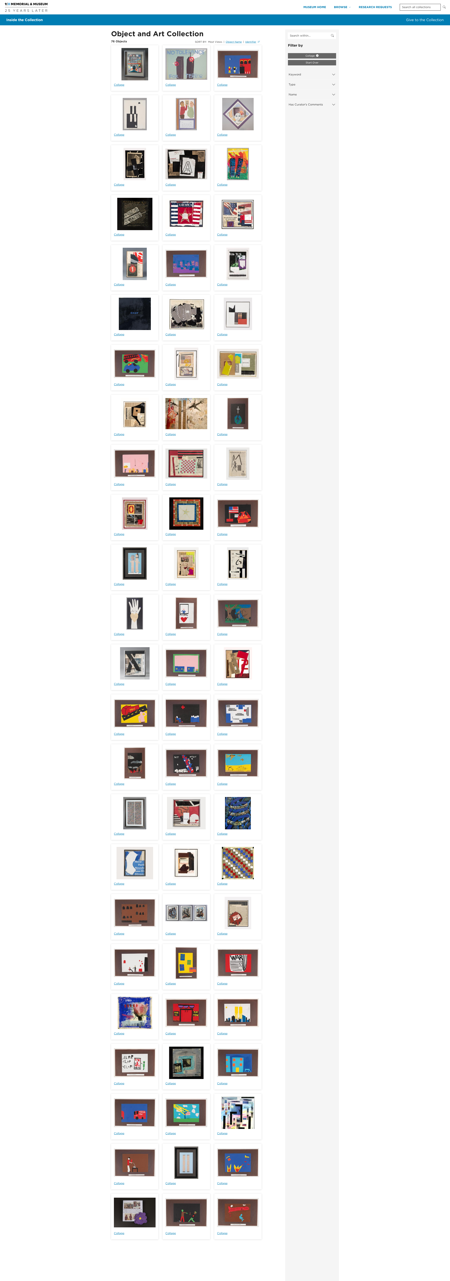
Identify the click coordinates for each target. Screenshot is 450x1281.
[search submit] (332, 35)
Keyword (295, 74)
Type (292, 84)
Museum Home (314, 7)
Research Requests (375, 7)
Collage (119, 85)
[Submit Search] (444, 7)
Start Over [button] (312, 62)
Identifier (250, 41)
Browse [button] (340, 7)
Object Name (234, 41)
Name (293, 94)
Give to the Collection (425, 20)
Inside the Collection (24, 20)
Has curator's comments (306, 104)
